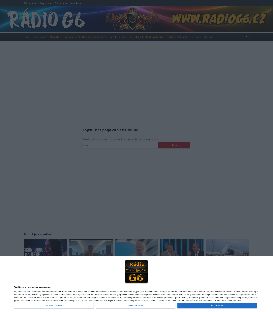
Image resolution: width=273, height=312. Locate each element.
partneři (26, 292)
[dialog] (136, 284)
